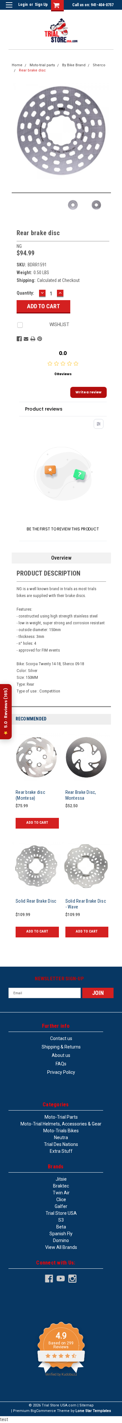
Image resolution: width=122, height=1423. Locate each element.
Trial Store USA (61, 1213)
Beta (61, 1226)
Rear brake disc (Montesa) (30, 795)
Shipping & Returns (61, 1046)
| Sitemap (85, 1405)
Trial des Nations (61, 1144)
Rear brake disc (32, 70)
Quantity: (25, 293)
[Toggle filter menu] (98, 424)
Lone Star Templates (93, 1411)
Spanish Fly (61, 1233)
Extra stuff (61, 1151)
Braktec (61, 1185)
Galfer (61, 1206)
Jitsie (61, 1179)
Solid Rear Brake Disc (36, 901)
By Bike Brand (74, 65)
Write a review (88, 392)
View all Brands (61, 1247)
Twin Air (61, 1192)
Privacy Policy (61, 1072)
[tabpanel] (36, 784)
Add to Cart (37, 822)
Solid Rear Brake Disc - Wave (85, 903)
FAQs (61, 1063)
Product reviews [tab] (43, 409)
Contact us (61, 1038)
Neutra (61, 1137)
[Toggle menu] (9, 9)
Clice (61, 1199)
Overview (61, 558)
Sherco (99, 65)
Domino (61, 1240)
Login (23, 4)
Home (17, 65)
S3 (61, 1220)
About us (61, 1055)
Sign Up (41, 4)
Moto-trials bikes (61, 1130)
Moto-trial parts (42, 65)
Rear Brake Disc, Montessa (80, 795)
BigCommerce (43, 1411)
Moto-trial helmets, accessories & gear (61, 1123)
